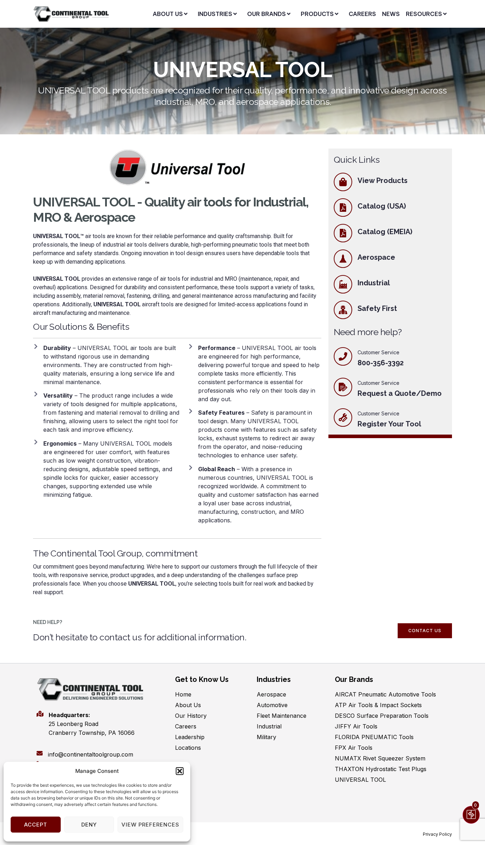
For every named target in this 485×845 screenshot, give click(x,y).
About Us (188, 705)
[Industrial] (343, 284)
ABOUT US (168, 13)
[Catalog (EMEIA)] (343, 233)
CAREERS (362, 13)
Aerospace (376, 257)
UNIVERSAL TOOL (360, 779)
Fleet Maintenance (281, 715)
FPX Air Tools (353, 747)
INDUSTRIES (215, 13)
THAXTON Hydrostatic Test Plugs (380, 769)
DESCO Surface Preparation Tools (382, 715)
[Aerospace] (343, 258)
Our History (191, 715)
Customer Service (378, 383)
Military (266, 737)
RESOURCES (424, 13)
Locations (188, 747)
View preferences (150, 824)
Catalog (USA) (382, 206)
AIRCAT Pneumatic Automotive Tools (385, 694)
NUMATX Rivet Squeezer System (380, 758)
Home (183, 694)
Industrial (374, 283)
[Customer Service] (343, 387)
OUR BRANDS (266, 13)
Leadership (190, 737)
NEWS (391, 13)
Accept (35, 824)
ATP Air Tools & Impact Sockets (378, 705)
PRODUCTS (317, 13)
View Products (383, 180)
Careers (185, 726)
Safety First (377, 308)
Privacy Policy (437, 834)
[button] (179, 771)
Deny (89, 824)
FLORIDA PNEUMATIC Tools (374, 737)
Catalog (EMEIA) (385, 231)
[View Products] (343, 182)
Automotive (272, 705)
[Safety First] (343, 310)
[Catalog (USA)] (343, 207)
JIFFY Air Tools (356, 726)
